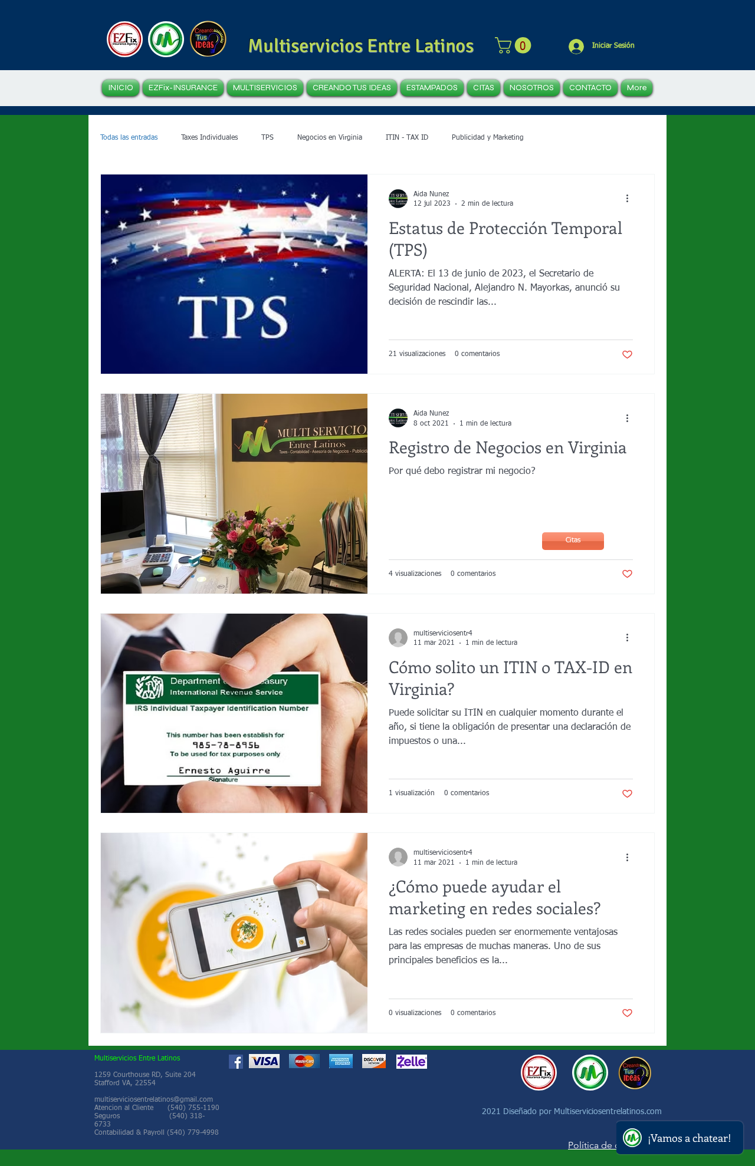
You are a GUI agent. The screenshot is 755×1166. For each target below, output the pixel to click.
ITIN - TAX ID (407, 137)
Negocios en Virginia (329, 137)
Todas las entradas (128, 137)
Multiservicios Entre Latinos (361, 45)
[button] (515, 45)
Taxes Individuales (209, 137)
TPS (267, 137)
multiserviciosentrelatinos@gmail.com (153, 1100)
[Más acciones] (631, 199)
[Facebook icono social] (236, 1062)
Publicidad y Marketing (488, 137)
